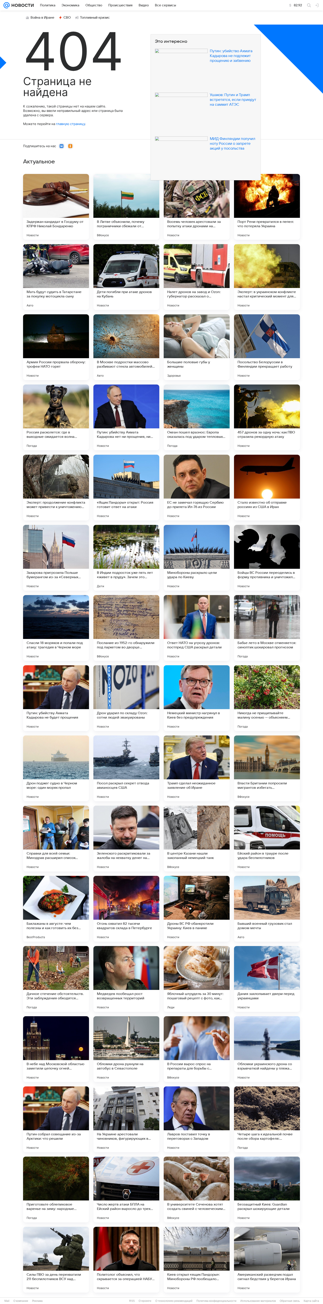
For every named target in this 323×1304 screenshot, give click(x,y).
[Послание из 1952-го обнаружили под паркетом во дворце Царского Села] (126, 628)
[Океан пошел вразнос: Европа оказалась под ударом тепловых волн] (197, 417)
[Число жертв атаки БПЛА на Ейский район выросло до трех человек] (126, 1189)
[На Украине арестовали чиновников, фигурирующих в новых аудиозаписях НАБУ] (126, 1119)
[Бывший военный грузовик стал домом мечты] (267, 909)
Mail (6, 1300)
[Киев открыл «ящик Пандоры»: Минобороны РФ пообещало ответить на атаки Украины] (197, 1260)
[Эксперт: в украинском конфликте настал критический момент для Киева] (267, 277)
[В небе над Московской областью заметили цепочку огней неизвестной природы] (56, 1049)
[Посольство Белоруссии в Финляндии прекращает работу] (267, 347)
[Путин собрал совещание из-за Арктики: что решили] (56, 1119)
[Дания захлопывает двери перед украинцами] (267, 979)
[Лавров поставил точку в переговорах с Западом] (197, 1119)
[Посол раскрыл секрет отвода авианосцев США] (126, 768)
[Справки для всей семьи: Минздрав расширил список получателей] (56, 838)
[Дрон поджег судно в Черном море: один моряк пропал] (56, 768)
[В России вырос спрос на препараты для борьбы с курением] (197, 1049)
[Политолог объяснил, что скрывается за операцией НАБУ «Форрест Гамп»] (126, 1260)
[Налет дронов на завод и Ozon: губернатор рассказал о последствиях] (197, 277)
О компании (20, 1300)
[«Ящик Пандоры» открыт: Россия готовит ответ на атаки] (126, 488)
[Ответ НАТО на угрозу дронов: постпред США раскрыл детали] (197, 628)
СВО (67, 17)
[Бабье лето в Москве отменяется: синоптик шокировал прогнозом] (267, 628)
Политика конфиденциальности (216, 1300)
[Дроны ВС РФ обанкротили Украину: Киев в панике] (197, 909)
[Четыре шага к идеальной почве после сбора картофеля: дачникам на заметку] (267, 1119)
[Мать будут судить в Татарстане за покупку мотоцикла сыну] (56, 277)
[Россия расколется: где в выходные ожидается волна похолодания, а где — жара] (56, 417)
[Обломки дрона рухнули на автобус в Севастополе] (126, 1049)
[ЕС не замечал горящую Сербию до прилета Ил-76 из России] (197, 488)
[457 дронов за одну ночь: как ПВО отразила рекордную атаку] (267, 417)
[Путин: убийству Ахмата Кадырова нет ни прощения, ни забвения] (126, 417)
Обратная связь (290, 1300)
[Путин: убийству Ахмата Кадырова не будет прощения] (56, 698)
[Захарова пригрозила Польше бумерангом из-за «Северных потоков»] (56, 558)
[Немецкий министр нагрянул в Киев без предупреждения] (197, 698)
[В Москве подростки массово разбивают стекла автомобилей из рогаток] (126, 347)
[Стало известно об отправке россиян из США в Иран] (267, 488)
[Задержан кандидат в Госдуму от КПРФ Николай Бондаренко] (56, 207)
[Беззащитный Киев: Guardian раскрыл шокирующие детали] (267, 1189)
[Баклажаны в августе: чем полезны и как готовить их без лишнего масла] (56, 909)
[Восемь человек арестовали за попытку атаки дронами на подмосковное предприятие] (197, 207)
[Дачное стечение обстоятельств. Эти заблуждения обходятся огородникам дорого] (56, 979)
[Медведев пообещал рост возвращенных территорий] (126, 979)
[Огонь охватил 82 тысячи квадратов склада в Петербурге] (126, 909)
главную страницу (70, 124)
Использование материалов (258, 1300)
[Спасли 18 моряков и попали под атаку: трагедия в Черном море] (56, 628)
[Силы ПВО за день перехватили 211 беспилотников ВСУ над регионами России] (56, 1260)
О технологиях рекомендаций (173, 1300)
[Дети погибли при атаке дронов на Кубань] (126, 277)
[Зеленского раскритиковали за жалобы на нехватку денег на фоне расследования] (126, 838)
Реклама (37, 1300)
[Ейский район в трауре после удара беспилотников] (267, 838)
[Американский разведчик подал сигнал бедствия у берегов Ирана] (267, 1260)
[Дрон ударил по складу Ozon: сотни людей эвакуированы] (126, 698)
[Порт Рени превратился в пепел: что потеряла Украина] (267, 207)
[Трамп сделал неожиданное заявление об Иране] (197, 768)
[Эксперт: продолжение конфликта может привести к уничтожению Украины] (56, 488)
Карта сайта (311, 1300)
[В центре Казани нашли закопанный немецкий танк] (197, 838)
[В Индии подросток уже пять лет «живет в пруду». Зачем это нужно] (126, 558)
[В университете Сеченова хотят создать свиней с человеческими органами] (197, 1189)
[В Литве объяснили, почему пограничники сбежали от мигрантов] (126, 207)
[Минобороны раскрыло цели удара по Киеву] (197, 558)
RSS (132, 1300)
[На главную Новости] (22, 5)
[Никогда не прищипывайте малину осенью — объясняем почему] (267, 698)
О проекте (145, 1300)
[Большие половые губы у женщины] (197, 347)
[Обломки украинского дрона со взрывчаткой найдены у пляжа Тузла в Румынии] (267, 1049)
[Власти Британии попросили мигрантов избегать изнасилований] (267, 768)
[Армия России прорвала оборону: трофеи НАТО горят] (56, 347)
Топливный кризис (95, 17)
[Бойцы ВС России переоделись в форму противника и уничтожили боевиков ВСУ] (267, 558)
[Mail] (7, 5)
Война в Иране (42, 17)
